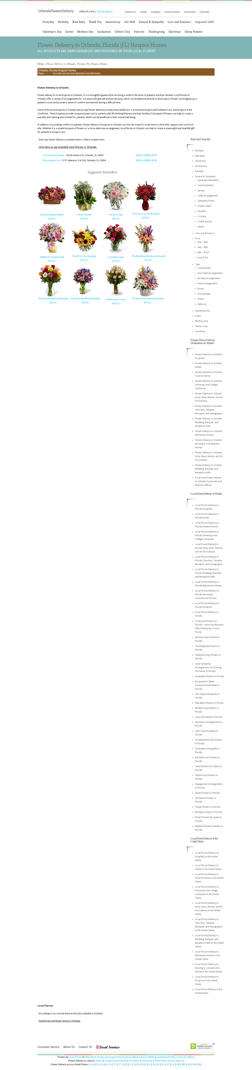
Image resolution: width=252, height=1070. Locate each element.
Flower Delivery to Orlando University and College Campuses (208, 385)
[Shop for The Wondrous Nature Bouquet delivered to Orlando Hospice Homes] (145, 295)
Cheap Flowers (193, 32)
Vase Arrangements (207, 283)
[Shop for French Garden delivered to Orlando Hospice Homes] (84, 211)
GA (135, 1064)
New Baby (78, 22)
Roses (201, 288)
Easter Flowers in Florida (207, 793)
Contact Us (85, 1047)
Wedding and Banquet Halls (161, 1057)
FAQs (99, 11)
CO (115, 1064)
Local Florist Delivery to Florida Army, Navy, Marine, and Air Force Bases (209, 548)
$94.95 (51, 218)
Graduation (104, 32)
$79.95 (84, 218)
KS (163, 1064)
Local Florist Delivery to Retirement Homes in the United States (207, 955)
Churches (204, 12)
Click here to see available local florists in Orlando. (67, 147)
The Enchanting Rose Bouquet (53, 298)
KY (168, 1064)
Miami (99, 1060)
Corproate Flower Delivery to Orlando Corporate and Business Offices (208, 481)
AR (104, 1064)
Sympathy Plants (206, 201)
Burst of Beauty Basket (52, 214)
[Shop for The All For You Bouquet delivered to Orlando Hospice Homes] (84, 253)
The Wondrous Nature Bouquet (147, 298)
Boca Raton (176, 1060)
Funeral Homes (172, 12)
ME (178, 1064)
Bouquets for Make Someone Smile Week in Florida (207, 685)
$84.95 (115, 218)
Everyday (48, 22)
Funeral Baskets (205, 185)
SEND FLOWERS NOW (146, 155)
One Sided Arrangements (210, 273)
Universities (190, 12)
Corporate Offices (185, 1057)
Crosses (202, 216)
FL (130, 1064)
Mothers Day (85, 32)
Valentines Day (202, 311)
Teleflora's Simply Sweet (52, 257)
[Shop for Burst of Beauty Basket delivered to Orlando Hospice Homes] (52, 211)
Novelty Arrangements (209, 278)
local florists (75, 1057)
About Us (69, 1047)
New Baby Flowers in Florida (209, 703)
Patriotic (139, 32)
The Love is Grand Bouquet (145, 213)
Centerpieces (204, 268)
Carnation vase (116, 257)
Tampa (108, 1060)
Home (40, 63)
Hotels (143, 12)
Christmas (174, 32)
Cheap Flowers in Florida (207, 807)
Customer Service (48, 1047)
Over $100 (203, 257)
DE (125, 1064)
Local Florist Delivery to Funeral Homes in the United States (209, 878)
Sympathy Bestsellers (208, 180)
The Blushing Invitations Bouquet (148, 256)
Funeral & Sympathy (151, 22)
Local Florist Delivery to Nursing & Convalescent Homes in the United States (208, 968)
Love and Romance (179, 22)
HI (140, 1064)
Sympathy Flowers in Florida (209, 676)
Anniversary (113, 22)
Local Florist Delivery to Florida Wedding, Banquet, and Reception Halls (208, 573)
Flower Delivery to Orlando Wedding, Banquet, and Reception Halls (208, 422)
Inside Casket (204, 206)
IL (149, 1064)
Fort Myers (134, 1060)
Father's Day (122, 32)
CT (120, 1064)
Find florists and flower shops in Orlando (59, 1021)
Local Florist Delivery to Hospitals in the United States (207, 857)
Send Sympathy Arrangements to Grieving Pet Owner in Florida (208, 668)
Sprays (201, 190)
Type (197, 264)
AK (94, 1064)
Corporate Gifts (204, 22)
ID (145, 1064)
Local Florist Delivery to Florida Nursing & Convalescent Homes (207, 594)
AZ (99, 1064)
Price (197, 238)
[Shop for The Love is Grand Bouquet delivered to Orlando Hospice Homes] (145, 211)
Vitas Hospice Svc (51, 160)
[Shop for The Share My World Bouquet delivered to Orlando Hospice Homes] (84, 295)
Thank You (95, 22)
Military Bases (139, 1057)
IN (154, 1064)
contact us (48, 73)
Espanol (108, 11)
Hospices (126, 1057)
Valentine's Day (52, 32)
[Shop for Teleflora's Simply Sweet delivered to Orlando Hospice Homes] (52, 254)
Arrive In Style (116, 214)
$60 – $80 (203, 247)
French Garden (84, 214)
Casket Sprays (205, 221)
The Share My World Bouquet (85, 298)
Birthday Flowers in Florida (208, 812)
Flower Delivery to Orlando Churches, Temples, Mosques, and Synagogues (208, 410)
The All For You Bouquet (84, 256)
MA (189, 1064)
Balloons (202, 304)
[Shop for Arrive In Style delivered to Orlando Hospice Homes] (116, 211)
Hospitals (155, 12)
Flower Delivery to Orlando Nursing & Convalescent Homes (208, 444)
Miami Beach (161, 1060)
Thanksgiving (156, 32)
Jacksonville (120, 1060)
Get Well (129, 22)
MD (183, 1064)
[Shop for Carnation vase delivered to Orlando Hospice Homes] (116, 254)
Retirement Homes (95, 1057)
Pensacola (147, 1060)
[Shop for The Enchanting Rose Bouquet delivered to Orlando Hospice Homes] (52, 295)
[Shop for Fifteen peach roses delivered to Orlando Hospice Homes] (116, 296)
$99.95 (115, 303)
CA (109, 1064)
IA (158, 1064)
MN (199, 1064)
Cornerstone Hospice (53, 155)
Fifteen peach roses (116, 299)
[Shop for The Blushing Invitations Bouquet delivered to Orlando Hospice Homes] (145, 253)
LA (173, 1064)
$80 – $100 (203, 252)
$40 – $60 (203, 242)
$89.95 (53, 302)
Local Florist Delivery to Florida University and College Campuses (207, 535)
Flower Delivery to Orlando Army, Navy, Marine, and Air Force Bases (209, 397)
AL (90, 1064)
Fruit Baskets (204, 294)
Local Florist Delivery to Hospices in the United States (207, 981)
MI (194, 1064)
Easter (69, 32)
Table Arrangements (208, 195)
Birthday (63, 22)
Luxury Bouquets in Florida (208, 717)
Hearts (201, 226)
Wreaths (202, 211)
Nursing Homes (113, 1057)
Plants (201, 299)
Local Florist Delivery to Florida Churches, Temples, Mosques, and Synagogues (208, 561)
